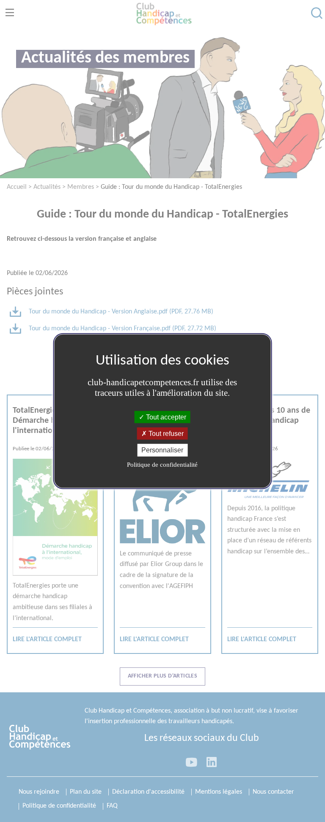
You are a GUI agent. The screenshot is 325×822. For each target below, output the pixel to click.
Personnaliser (162, 450)
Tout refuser (165, 433)
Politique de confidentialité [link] (162, 464)
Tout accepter (165, 417)
